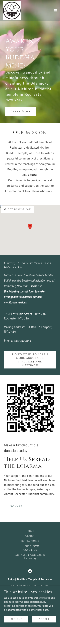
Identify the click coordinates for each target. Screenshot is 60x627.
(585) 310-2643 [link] (22, 340)
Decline (16, 619)
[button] (55, 10)
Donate (16, 506)
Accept (44, 619)
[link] (12, 10)
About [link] (30, 536)
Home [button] (30, 531)
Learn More (21, 111)
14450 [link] (12, 331)
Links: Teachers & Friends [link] (30, 556)
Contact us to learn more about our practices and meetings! (30, 359)
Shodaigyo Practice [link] (30, 548)
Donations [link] (30, 541)
